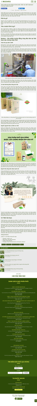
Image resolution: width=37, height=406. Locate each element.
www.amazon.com (18, 389)
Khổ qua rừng (4, 244)
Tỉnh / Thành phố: (18, 366)
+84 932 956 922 (18, 276)
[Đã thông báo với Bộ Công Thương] (18, 399)
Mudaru (6, 2)
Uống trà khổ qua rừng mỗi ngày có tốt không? (13, 259)
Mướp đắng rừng (8, 244)
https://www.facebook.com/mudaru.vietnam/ (16, 241)
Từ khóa (18, 370)
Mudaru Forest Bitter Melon (16, 244)
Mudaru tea (22, 244)
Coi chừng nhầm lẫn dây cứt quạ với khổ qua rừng (14, 250)
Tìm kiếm (26, 372)
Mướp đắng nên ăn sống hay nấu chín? (12, 255)
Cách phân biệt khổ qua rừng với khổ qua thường (14, 268)
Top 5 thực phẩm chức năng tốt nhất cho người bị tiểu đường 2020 (17, 264)
